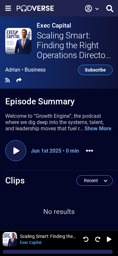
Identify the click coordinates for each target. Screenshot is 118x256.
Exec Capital (54, 25)
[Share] (19, 80)
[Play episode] (15, 150)
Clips (15, 180)
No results (59, 212)
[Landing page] (35, 8)
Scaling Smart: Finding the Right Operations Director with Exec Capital (72, 50)
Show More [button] (98, 128)
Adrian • (25, 70)
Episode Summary (40, 101)
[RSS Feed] (7, 80)
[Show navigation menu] (8, 8)
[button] (92, 8)
